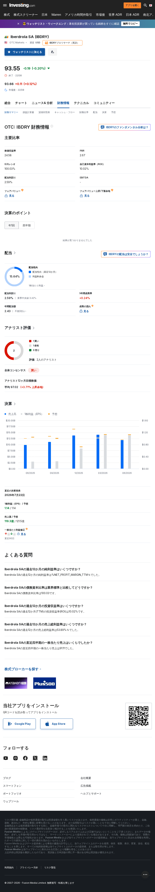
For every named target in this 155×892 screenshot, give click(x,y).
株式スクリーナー (26, 14)
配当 (95, 112)
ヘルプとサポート (91, 793)
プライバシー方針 (29, 867)
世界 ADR (115, 14)
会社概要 (86, 778)
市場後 (100, 14)
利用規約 (9, 867)
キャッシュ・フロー (64, 112)
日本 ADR (132, 14)
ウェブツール (11, 801)
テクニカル (81, 103)
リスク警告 (50, 867)
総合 (8, 103)
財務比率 (83, 112)
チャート (21, 103)
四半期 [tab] (27, 225)
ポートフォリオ (12, 793)
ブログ (7, 778)
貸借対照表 (44, 112)
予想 (113, 112)
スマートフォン (12, 785)
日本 (45, 14)
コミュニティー (104, 103)
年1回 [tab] (12, 225)
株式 (7, 14)
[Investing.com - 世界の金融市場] (22, 5)
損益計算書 (28, 112)
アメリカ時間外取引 (78, 14)
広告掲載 (86, 785)
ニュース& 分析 (42, 103)
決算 (104, 112)
